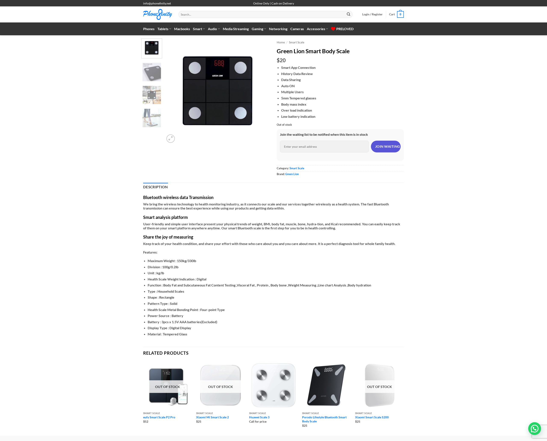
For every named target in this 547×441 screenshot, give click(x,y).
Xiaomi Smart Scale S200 (372, 417)
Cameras (297, 29)
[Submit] (348, 14)
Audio (212, 29)
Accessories (316, 29)
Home (281, 42)
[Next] (263, 91)
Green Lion (292, 174)
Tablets (162, 29)
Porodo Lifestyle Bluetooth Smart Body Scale (324, 419)
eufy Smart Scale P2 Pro (159, 417)
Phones (148, 29)
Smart (197, 29)
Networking (278, 29)
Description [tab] (155, 187)
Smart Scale (296, 42)
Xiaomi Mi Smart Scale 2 (212, 417)
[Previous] (172, 91)
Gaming (257, 29)
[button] (372, 14)
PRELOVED (345, 29)
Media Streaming (236, 29)
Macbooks (182, 29)
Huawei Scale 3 (259, 417)
